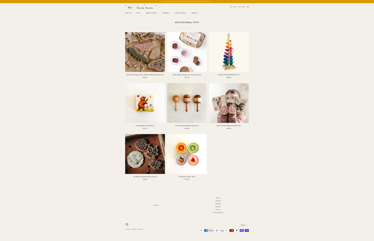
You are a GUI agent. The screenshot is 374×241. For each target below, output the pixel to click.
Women (165, 13)
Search (235, 7)
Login (243, 7)
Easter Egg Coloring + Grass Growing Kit (187, 74)
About (194, 13)
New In (128, 13)
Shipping (218, 204)
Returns (218, 207)
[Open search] (231, 7)
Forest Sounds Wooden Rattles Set (187, 125)
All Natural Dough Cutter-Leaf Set (145, 176)
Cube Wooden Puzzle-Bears (145, 125)
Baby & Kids (151, 13)
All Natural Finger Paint (187, 176)
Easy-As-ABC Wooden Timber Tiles (229, 125)
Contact (218, 201)
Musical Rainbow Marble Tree (229, 74)
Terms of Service (218, 212)
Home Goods (180, 13)
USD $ (243, 225)
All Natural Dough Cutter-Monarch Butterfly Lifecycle (145, 74)
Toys (138, 13)
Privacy (218, 210)
